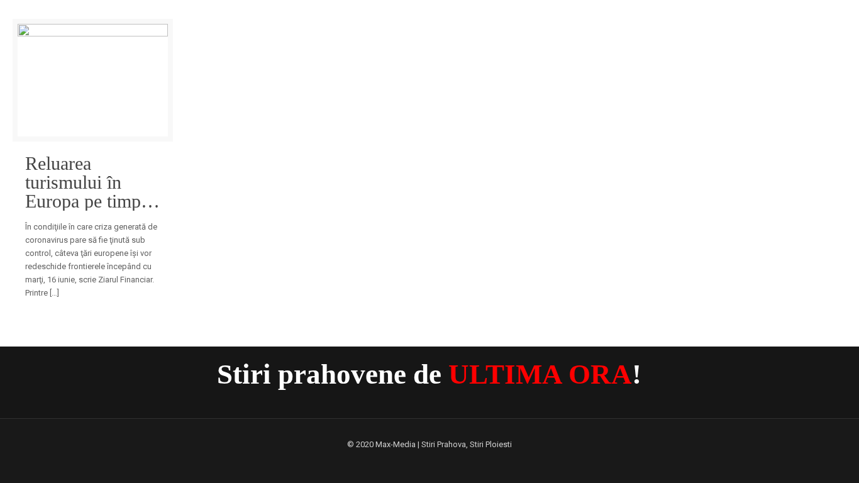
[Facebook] (429, 462)
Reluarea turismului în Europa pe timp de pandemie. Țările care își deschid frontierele (83, 182)
